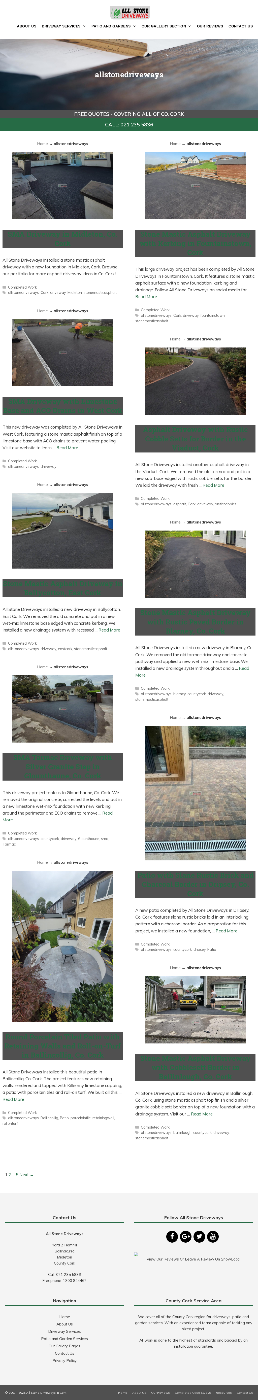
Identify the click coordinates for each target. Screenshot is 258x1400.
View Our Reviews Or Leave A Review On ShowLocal (193, 1259)
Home (42, 143)
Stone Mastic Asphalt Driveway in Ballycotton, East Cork (62, 588)
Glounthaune (88, 838)
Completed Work (22, 287)
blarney (179, 693)
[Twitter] (199, 1237)
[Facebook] (172, 1237)
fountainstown (212, 315)
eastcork (65, 648)
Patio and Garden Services (64, 1338)
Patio (211, 949)
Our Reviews (210, 26)
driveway (58, 292)
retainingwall (103, 1117)
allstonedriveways (23, 292)
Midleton (75, 292)
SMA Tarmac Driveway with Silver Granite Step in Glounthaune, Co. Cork (62, 766)
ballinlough (182, 1132)
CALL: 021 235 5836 (129, 124)
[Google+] (185, 1237)
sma (104, 838)
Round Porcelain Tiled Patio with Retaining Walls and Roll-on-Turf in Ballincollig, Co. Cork (62, 1046)
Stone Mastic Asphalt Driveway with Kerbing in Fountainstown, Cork (195, 243)
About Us (26, 26)
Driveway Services (61, 26)
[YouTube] (213, 1237)
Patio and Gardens (111, 26)
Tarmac (9, 844)
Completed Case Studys (193, 1392)
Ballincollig (49, 1117)
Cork (44, 292)
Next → (26, 1174)
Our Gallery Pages (64, 1346)
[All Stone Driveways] (130, 12)
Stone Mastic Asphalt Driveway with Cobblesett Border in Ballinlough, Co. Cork (195, 1067)
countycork (196, 693)
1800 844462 (75, 1280)
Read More (146, 296)
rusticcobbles (226, 504)
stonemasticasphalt (100, 292)
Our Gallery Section (164, 26)
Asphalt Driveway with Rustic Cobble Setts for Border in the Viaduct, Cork (195, 438)
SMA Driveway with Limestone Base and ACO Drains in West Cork (62, 406)
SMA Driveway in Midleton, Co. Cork (62, 238)
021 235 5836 (68, 1274)
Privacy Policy (64, 1360)
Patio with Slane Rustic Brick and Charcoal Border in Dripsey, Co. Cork (195, 884)
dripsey (200, 949)
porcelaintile (81, 1117)
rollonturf (10, 1123)
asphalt (179, 504)
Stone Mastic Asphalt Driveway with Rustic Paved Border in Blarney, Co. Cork (195, 622)
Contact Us (241, 26)
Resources (224, 1392)
